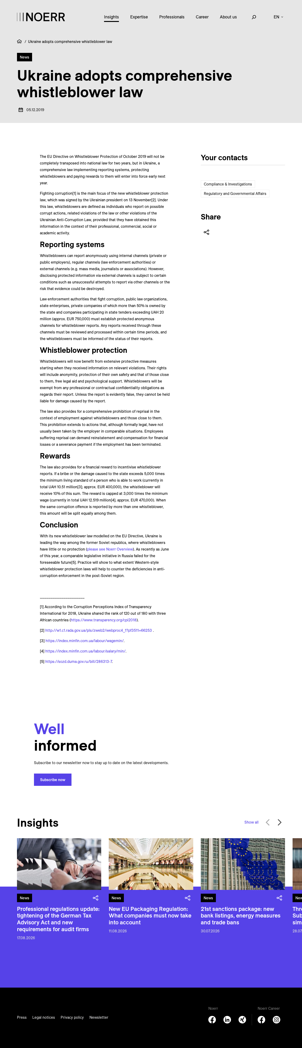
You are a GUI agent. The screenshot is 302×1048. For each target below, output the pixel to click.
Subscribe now (52, 779)
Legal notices (43, 1017)
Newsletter (98, 1017)
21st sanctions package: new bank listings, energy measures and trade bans (241, 915)
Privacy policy (72, 1017)
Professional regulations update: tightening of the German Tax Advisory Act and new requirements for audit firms (58, 919)
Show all (251, 822)
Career (202, 17)
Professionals (172, 17)
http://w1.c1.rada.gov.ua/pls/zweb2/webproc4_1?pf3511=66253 (98, 630)
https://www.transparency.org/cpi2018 (104, 620)
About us (228, 17)
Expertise (139, 17)
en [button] (276, 17)
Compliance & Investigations (228, 184)
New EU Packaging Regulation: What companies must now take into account (150, 915)
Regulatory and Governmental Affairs (235, 193)
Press (22, 1017)
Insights (111, 17)
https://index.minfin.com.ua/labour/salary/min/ (85, 651)
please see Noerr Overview (110, 549)
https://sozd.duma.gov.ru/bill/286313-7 (78, 661)
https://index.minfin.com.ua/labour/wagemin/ (85, 640)
